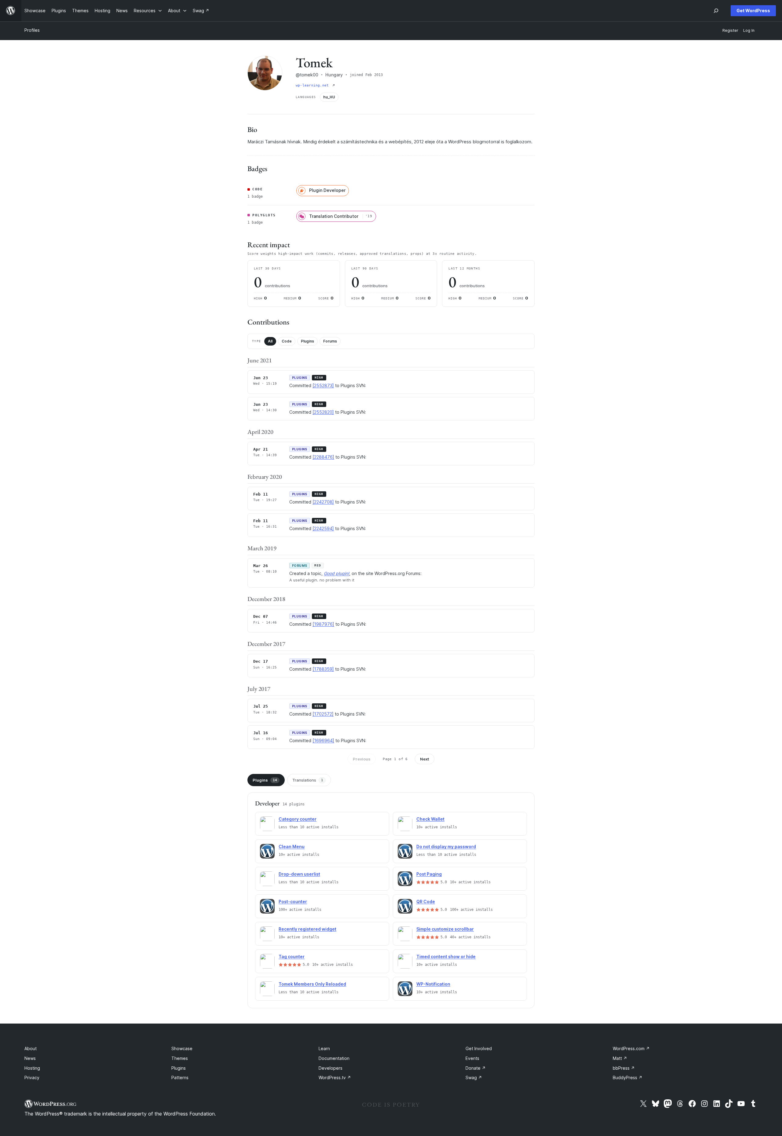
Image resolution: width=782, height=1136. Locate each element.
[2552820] (323, 412)
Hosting (32, 1068)
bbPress (624, 1068)
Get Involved (479, 1048)
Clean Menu (292, 846)
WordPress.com (631, 1048)
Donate (476, 1068)
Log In (749, 30)
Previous (362, 759)
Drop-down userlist (299, 874)
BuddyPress (627, 1077)
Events (472, 1058)
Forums (330, 341)
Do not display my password (446, 846)
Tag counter (292, 956)
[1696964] (323, 740)
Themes (179, 1058)
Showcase (181, 1048)
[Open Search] (716, 10)
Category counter (297, 819)
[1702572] (323, 713)
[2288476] (323, 457)
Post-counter (293, 901)
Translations (307, 780)
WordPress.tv (335, 1077)
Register (730, 30)
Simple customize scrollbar (445, 929)
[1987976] (323, 624)
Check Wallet (430, 819)
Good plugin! (336, 573)
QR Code (425, 901)
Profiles (32, 30)
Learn (324, 1048)
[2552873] (323, 385)
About (30, 1048)
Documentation (334, 1058)
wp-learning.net (313, 85)
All (270, 341)
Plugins (307, 341)
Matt (620, 1058)
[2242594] (323, 528)
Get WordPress (753, 10)
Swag (474, 1077)
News (30, 1058)
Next (424, 759)
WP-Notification (433, 984)
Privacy (31, 1077)
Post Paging (429, 874)
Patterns (179, 1077)
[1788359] (323, 669)
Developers (330, 1068)
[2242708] (323, 501)
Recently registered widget (307, 929)
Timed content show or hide (446, 956)
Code (287, 341)
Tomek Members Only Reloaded (312, 984)
